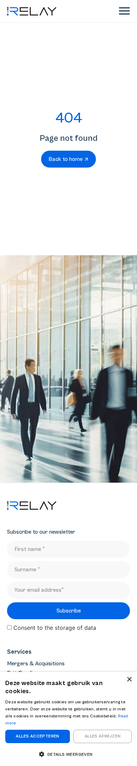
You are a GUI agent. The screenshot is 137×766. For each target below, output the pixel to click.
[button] (68, 754)
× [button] (129, 679)
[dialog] (68, 719)
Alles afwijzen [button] (103, 736)
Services (19, 651)
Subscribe (69, 611)
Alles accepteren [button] (37, 736)
